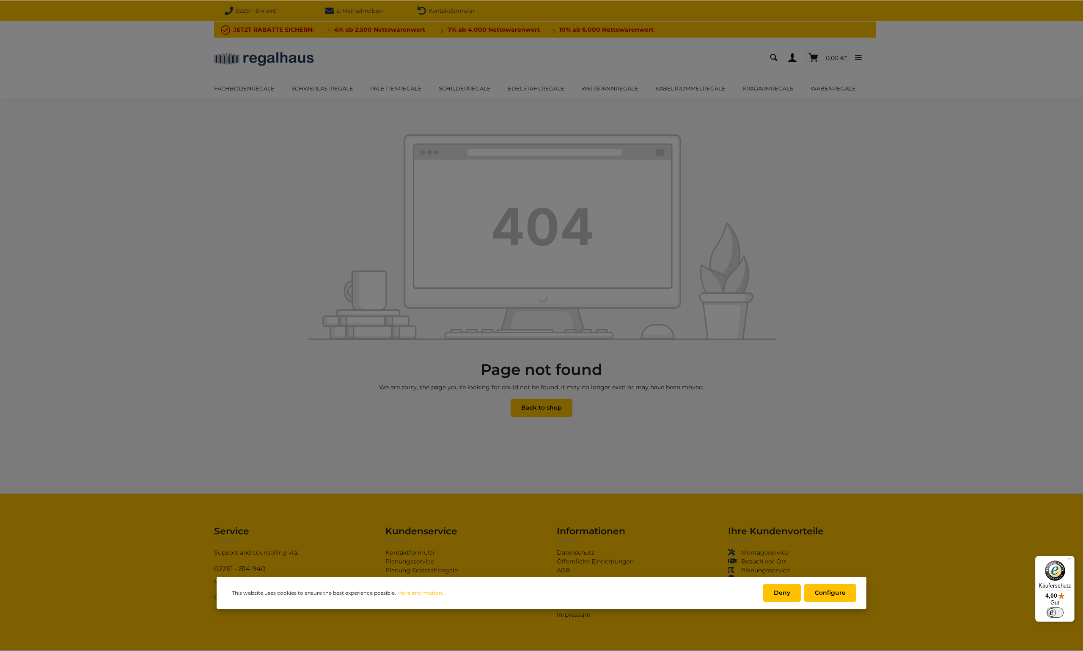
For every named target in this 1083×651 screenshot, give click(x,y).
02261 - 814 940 (240, 569)
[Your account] (794, 57)
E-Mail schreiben (358, 10)
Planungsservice (409, 561)
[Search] (775, 57)
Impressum (574, 614)
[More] (860, 57)
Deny (782, 592)
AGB (563, 570)
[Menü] (1069, 561)
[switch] (1055, 612)
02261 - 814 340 (255, 10)
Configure (830, 592)
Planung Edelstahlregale (421, 570)
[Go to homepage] (264, 58)
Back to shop (541, 407)
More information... (421, 593)
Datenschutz (575, 552)
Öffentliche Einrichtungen (595, 561)
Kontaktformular (450, 10)
